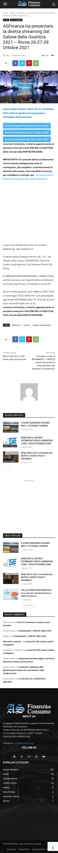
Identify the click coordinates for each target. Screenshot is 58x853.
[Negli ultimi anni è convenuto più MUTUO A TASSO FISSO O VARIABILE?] (11, 456)
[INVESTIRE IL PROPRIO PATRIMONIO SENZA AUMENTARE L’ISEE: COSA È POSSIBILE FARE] (11, 441)
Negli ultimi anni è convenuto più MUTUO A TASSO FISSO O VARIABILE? (36, 456)
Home (5, 13)
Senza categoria (16, 20)
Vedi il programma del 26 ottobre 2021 (27, 125)
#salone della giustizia (42, 325)
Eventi (12, 13)
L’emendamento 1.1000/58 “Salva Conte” (34, 630)
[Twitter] (22, 63)
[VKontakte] (44, 756)
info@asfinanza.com (24, 743)
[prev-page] (5, 468)
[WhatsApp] (36, 63)
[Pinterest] (29, 63)
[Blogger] (14, 756)
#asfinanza (16, 325)
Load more (28, 605)
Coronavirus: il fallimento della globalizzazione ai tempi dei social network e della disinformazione (23, 670)
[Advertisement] (29, 214)
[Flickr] (29, 756)
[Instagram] (36, 756)
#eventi (27, 325)
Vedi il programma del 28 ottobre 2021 (27, 139)
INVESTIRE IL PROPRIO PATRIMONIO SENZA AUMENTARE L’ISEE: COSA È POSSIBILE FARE (37, 441)
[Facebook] (15, 63)
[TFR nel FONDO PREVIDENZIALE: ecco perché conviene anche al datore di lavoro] (11, 594)
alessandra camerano (12, 641)
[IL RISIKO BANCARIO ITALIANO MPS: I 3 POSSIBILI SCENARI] (11, 426)
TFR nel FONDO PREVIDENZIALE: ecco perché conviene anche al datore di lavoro (36, 593)
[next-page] (9, 468)
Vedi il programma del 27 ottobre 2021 (27, 132)
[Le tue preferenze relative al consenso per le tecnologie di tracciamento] (53, 848)
